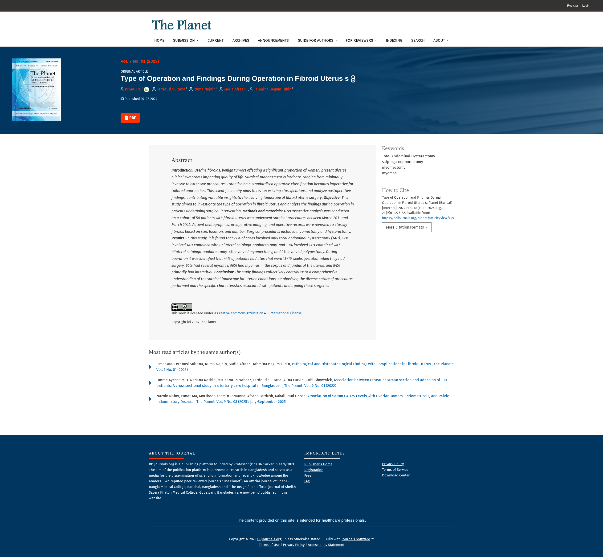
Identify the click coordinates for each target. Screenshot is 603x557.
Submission (184, 40)
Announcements (273, 40)
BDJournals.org (269, 539)
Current (216, 40)
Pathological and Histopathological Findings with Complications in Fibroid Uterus (362, 364)
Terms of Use (269, 545)
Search (418, 40)
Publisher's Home (318, 464)
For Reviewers (360, 40)
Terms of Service (395, 469)
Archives (240, 40)
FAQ (307, 481)
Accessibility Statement (326, 545)
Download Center (396, 475)
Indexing (394, 40)
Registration (313, 470)
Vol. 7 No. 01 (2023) (140, 61)
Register (572, 5)
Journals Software (356, 539)
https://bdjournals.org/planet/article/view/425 (418, 218)
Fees (307, 475)
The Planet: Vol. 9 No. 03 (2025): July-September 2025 (241, 401)
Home (159, 40)
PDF (132, 117)
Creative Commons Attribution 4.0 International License (259, 313)
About (439, 40)
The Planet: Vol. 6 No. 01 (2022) (310, 385)
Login (586, 5)
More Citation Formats (405, 227)
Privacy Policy (393, 464)
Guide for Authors (316, 40)
